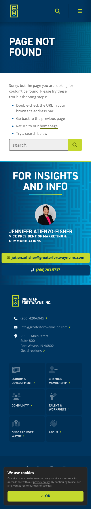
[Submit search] (75, 145)
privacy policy (41, 481)
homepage (49, 126)
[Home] (14, 11)
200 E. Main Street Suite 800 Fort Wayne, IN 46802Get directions (37, 343)
